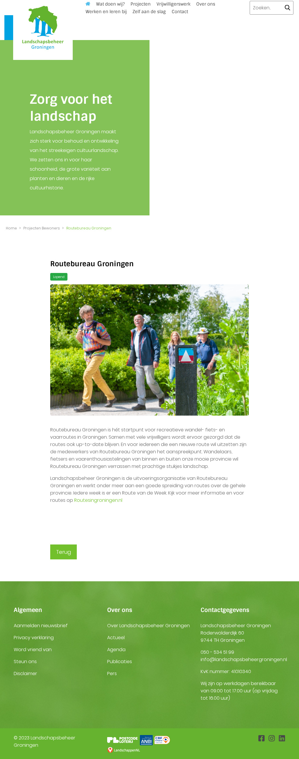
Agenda (116, 649)
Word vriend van (33, 649)
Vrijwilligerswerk (173, 4)
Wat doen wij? (110, 4)
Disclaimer (25, 673)
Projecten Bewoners (41, 228)
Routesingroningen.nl (98, 500)
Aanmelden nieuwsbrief (41, 625)
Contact (180, 12)
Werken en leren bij (106, 12)
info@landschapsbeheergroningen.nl (244, 659)
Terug (63, 552)
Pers (112, 673)
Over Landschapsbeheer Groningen (148, 625)
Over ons (205, 4)
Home (11, 228)
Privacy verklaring (34, 637)
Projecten (141, 4)
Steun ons (25, 661)
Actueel (116, 637)
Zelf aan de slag (149, 12)
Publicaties (119, 661)
